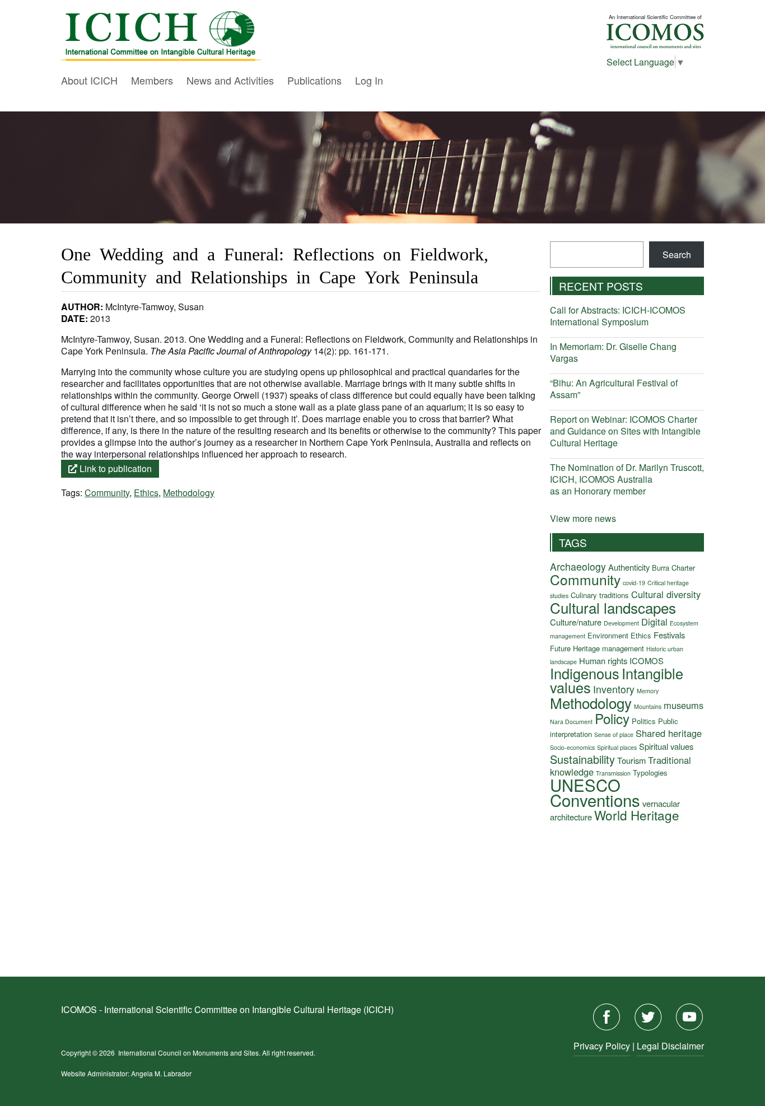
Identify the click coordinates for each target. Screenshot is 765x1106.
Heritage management (608, 648)
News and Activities (230, 80)
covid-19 (634, 582)
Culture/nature (575, 622)
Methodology (188, 492)
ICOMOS (646, 660)
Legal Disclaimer (670, 1045)
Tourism (631, 760)
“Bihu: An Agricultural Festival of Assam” (614, 388)
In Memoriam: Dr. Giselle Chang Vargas (613, 352)
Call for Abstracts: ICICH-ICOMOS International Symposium (617, 316)
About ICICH (89, 80)
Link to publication (114, 468)
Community (107, 492)
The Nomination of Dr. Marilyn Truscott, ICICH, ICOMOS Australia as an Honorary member (627, 479)
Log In (369, 80)
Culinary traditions (600, 595)
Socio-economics (572, 747)
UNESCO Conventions (595, 792)
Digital (654, 621)
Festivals (669, 635)
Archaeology (578, 566)
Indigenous (584, 673)
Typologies (650, 772)
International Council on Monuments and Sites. (190, 1052)
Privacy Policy (601, 1045)
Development (621, 623)
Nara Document (571, 721)
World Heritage (636, 815)
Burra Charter (673, 567)
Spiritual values (666, 746)
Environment (607, 635)
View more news (583, 518)
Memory (648, 691)
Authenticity (629, 567)
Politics (644, 721)
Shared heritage (669, 733)
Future (560, 648)
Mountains (647, 706)
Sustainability (582, 759)
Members (152, 80)
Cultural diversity (666, 594)
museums (683, 705)
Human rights (603, 660)
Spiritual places (617, 747)
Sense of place (613, 734)
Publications (314, 80)
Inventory (614, 689)
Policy (612, 718)
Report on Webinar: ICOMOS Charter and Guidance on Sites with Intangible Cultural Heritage (625, 431)
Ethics (146, 492)
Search (677, 254)
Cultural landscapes (613, 607)
